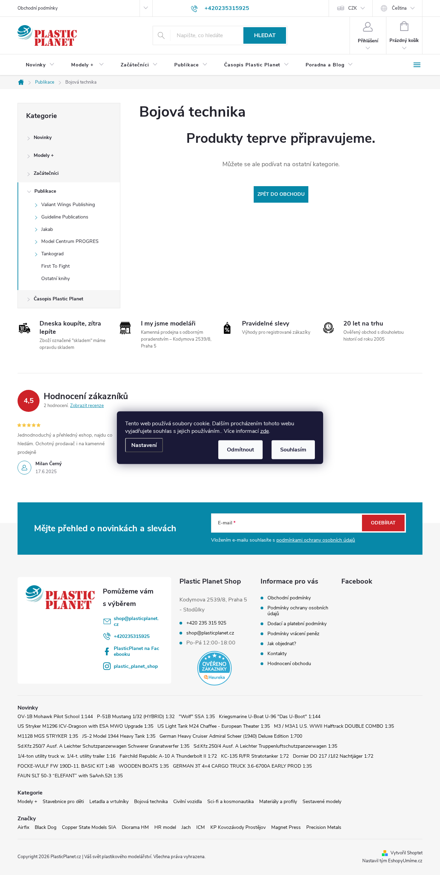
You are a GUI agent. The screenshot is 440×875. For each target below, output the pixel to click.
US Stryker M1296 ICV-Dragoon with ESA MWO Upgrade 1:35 (85, 726)
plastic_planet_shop (136, 666)
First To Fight (55, 266)
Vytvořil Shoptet (406, 853)
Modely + (44, 155)
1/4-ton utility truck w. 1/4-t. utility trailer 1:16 (67, 756)
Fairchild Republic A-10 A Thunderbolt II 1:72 (168, 756)
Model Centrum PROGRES (70, 241)
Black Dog (45, 827)
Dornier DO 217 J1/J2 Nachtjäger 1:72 (333, 756)
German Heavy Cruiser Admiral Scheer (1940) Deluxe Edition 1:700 (231, 736)
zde (264, 431)
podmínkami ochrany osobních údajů (315, 540)
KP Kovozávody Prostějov (238, 827)
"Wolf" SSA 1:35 (197, 716)
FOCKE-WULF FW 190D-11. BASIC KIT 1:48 (66, 766)
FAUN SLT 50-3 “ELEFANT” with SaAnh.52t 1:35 (70, 775)
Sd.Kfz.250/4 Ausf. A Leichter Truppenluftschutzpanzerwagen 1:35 (265, 746)
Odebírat (383, 523)
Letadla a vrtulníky (109, 801)
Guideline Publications (64, 217)
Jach (186, 827)
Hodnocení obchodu (289, 663)
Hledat (265, 35)
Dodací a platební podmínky (297, 623)
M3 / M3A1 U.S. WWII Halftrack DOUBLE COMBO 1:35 (334, 726)
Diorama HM (135, 827)
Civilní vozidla (187, 801)
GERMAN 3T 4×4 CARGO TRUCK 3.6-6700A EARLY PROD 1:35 (242, 766)
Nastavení (144, 445)
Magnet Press (286, 827)
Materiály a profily (278, 801)
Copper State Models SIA (89, 827)
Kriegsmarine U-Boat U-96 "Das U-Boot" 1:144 (269, 716)
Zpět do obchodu (281, 194)
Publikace (45, 191)
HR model (165, 827)
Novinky (43, 137)
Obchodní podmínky (38, 8)
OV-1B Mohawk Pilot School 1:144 (55, 716)
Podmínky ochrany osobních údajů (297, 611)
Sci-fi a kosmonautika (230, 801)
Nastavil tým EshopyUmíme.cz (392, 861)
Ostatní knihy (55, 278)
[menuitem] (40, 65)
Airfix (23, 827)
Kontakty (277, 653)
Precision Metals (323, 827)
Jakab (47, 229)
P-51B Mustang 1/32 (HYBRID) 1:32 (136, 716)
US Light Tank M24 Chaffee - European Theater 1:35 (213, 726)
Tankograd (52, 253)
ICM (200, 827)
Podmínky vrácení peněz (293, 633)
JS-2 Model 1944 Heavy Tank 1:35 (118, 736)
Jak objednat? (281, 643)
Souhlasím (293, 449)
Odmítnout (240, 449)
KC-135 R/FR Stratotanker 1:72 (255, 756)
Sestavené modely (321, 801)
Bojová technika (151, 801)
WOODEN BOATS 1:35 (144, 766)
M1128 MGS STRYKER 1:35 (48, 736)
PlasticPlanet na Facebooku (136, 651)
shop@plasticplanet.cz (136, 621)
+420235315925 (132, 636)
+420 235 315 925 (206, 623)
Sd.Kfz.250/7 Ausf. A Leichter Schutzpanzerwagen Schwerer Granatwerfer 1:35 (103, 746)
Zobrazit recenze (87, 406)
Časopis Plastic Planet (58, 299)
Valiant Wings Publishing (68, 204)
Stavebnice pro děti (63, 801)
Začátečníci (46, 173)
